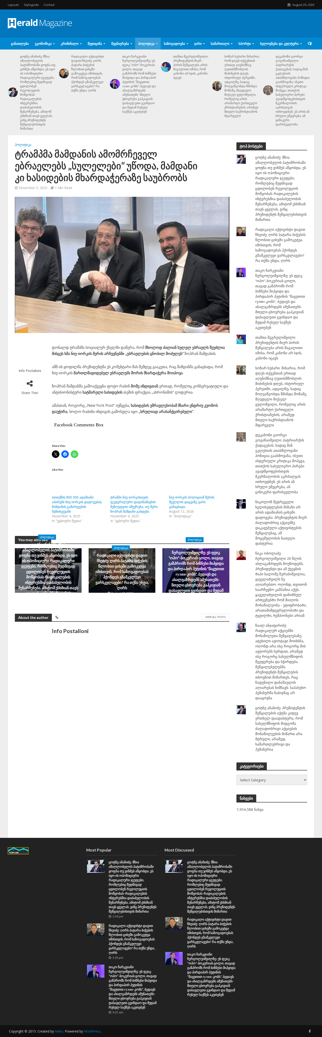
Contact (49, 5)
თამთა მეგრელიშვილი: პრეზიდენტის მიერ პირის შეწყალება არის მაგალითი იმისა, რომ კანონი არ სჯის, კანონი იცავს (190, 66)
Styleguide (31, 5)
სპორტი (245, 43)
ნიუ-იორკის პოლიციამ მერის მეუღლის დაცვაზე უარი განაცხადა (191, 502)
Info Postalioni (30, 370)
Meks (59, 1031)
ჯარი (198, 43)
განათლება (20, 43)
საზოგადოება (174, 43)
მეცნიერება (120, 43)
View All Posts (215, 617)
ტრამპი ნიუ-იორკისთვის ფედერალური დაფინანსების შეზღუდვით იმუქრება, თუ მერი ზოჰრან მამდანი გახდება (134, 504)
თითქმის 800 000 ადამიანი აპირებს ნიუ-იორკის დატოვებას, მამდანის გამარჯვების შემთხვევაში (77, 504)
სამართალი (220, 43)
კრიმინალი (69, 43)
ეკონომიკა (43, 43)
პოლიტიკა (146, 43)
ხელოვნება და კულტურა (279, 43)
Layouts (13, 5)
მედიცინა (95, 43)
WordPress (92, 1031)
